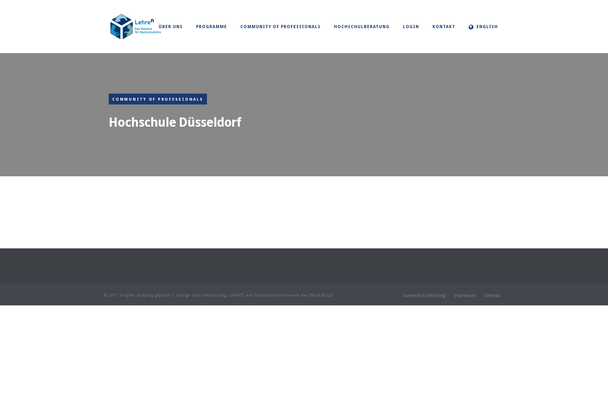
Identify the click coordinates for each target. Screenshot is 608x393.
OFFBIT (236, 295)
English (487, 26)
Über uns (171, 26)
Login (411, 26)
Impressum (465, 295)
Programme (211, 26)
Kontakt (443, 26)
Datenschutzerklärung (424, 295)
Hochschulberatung (362, 26)
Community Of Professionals (280, 26)
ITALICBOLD (321, 295)
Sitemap (492, 295)
